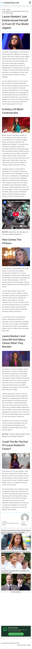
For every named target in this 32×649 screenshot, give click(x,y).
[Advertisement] (16, 609)
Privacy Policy (21, 645)
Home (3, 9)
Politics (8, 9)
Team (28, 645)
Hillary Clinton (12, 523)
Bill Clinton (5, 523)
